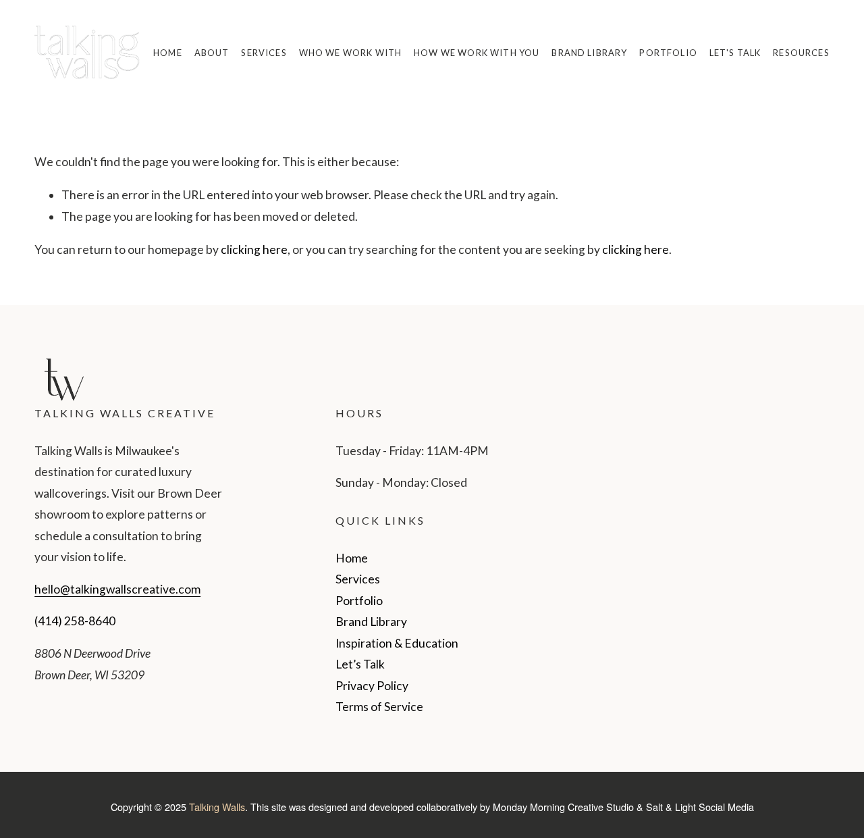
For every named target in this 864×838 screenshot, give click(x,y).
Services (263, 52)
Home (167, 52)
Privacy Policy (371, 686)
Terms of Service (379, 707)
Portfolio (668, 52)
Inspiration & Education (396, 643)
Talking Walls (217, 806)
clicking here (254, 249)
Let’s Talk (360, 664)
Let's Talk (735, 52)
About (212, 52)
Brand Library (589, 52)
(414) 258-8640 (74, 621)
